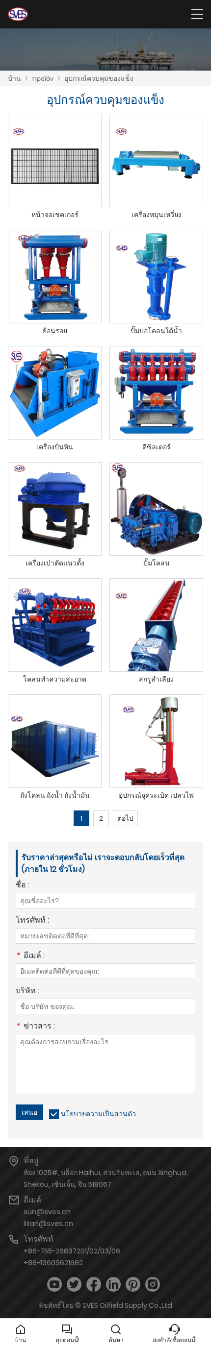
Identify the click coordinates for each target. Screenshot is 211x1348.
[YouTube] (54, 1284)
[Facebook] (94, 1284)
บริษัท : (27, 991)
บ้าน (14, 78)
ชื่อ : (22, 885)
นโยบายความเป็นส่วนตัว (98, 1114)
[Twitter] (74, 1284)
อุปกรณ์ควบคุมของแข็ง (98, 78)
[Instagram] (152, 1284)
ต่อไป (125, 818)
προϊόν (42, 78)
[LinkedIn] (113, 1284)
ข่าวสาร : (35, 1026)
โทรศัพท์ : (32, 921)
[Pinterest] (133, 1284)
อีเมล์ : (30, 956)
